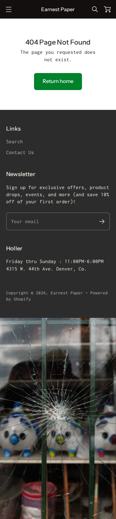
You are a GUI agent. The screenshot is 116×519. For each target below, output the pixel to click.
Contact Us (20, 152)
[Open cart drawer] (107, 9)
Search (14, 141)
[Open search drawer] (95, 9)
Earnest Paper (67, 292)
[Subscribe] (102, 221)
